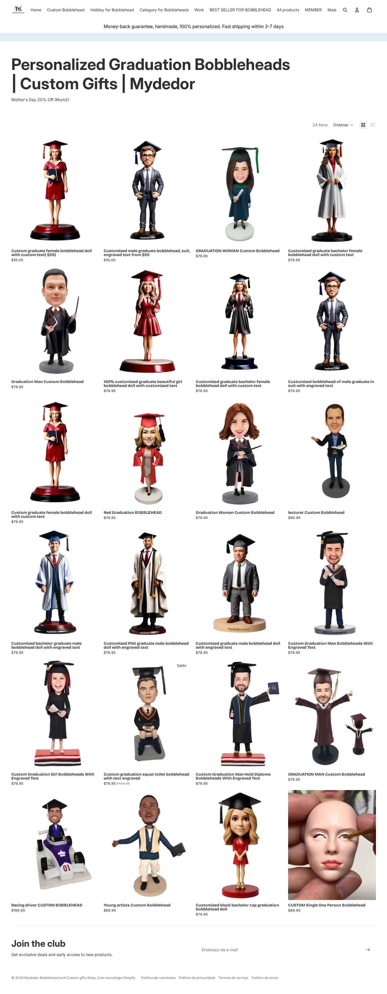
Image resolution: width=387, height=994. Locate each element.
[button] (343, 125)
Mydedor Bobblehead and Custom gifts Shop (59, 978)
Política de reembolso (158, 978)
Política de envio (265, 978)
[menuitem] (332, 10)
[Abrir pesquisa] (345, 10)
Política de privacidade (197, 978)
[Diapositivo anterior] (204, 844)
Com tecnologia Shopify (116, 978)
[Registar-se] (367, 949)
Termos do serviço (233, 978)
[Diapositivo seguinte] (275, 844)
